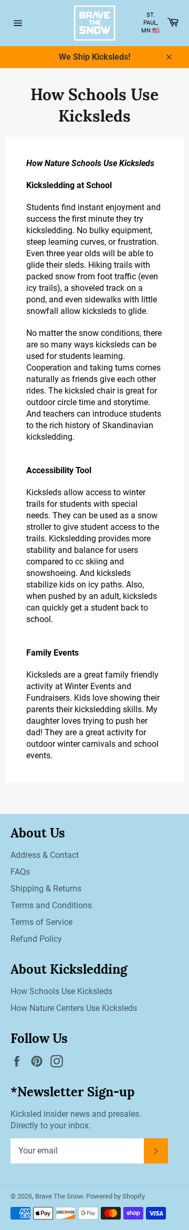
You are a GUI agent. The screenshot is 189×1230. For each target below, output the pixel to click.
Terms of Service (41, 922)
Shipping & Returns (45, 889)
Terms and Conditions (51, 905)
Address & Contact (44, 855)
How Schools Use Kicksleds (61, 991)
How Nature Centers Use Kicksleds (73, 1008)
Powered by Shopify (115, 1196)
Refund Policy (36, 939)
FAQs (20, 872)
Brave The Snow (59, 1196)
